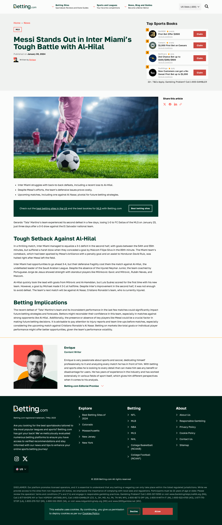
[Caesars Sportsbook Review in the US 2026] (152, 45)
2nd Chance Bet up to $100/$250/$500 (169, 58)
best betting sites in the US (51, 208)
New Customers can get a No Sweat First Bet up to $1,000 (173, 72)
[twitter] (164, 104)
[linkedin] (175, 104)
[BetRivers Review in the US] (152, 58)
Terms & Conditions (165, 37)
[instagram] (17, 459)
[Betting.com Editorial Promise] (102, 386)
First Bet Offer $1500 (169, 34)
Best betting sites (140, 208)
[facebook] (170, 104)
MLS (98, 208)
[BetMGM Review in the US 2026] (152, 34)
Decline (134, 511)
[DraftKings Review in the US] (152, 72)
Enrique (32, 60)
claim (200, 34)
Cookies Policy (90, 513)
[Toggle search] (206, 6)
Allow (158, 511)
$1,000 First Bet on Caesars (172, 45)
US (21, 469)
